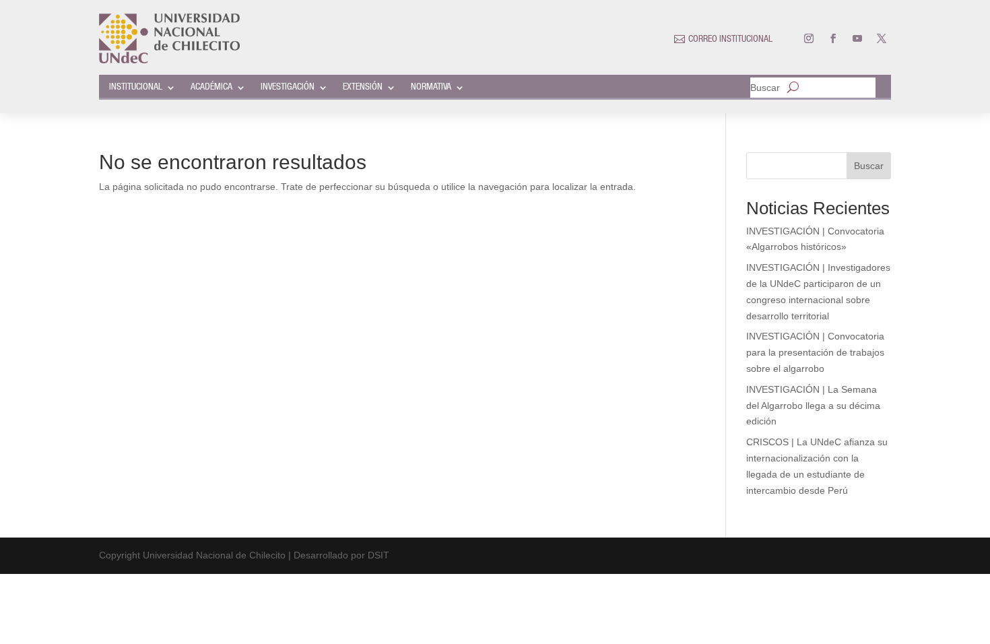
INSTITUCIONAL (135, 87)
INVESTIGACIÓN (288, 87)
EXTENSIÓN (363, 87)
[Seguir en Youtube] (857, 38)
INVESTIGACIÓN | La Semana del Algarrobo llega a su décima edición (813, 405)
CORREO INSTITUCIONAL (730, 39)
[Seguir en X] (881, 38)
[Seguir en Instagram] (808, 38)
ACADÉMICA (211, 87)
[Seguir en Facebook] (833, 38)
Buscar (765, 88)
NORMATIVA (431, 87)
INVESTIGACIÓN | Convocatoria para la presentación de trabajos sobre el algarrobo (815, 352)
